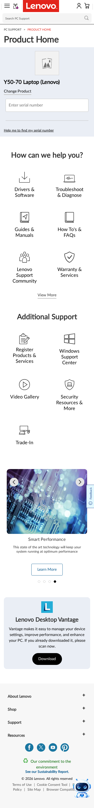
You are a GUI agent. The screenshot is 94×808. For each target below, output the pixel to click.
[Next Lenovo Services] (80, 482)
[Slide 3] (49, 581)
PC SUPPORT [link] (12, 29)
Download (47, 659)
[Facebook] (29, 748)
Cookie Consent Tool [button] (52, 785)
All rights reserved (59, 779)
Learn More (47, 569)
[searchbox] (47, 18)
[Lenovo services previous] (14, 482)
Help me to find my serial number (29, 130)
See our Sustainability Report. (47, 772)
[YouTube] (53, 748)
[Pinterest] (64, 748)
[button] (5, 7)
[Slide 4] (55, 581)
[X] (41, 748)
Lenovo (39, 779)
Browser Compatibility (63, 789)
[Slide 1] (39, 581)
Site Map (34, 789)
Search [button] (86, 18)
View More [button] (47, 295)
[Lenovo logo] (41, 6)
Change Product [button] (17, 91)
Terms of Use (22, 785)
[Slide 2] (44, 581)
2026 (29, 779)
